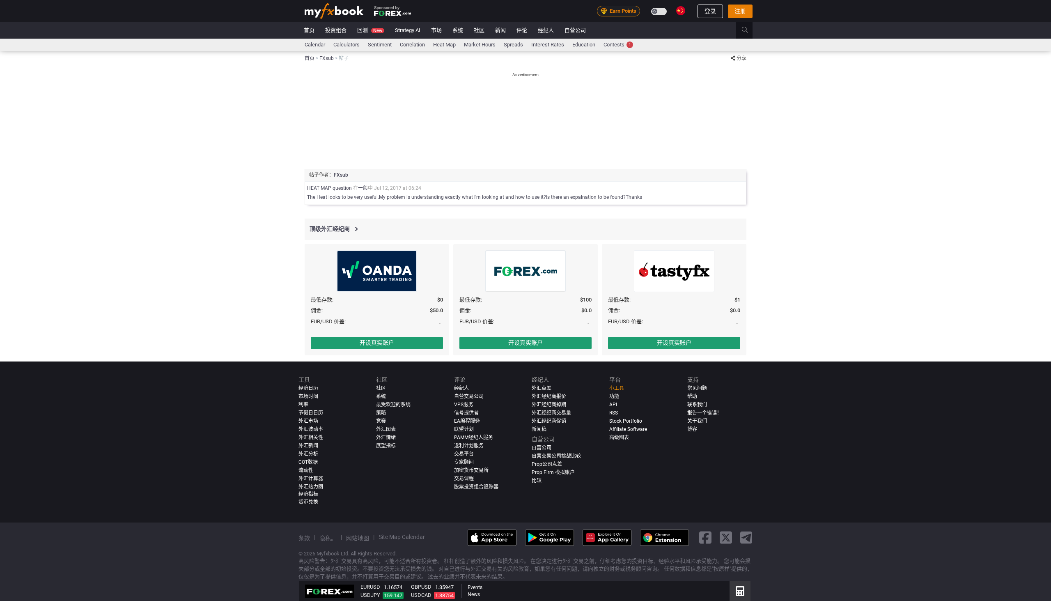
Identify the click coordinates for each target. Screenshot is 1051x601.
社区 (479, 30)
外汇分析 (308, 454)
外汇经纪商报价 (549, 396)
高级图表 (619, 437)
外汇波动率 (310, 429)
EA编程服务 (467, 421)
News (474, 594)
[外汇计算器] (740, 591)
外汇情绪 (386, 437)
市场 (436, 30)
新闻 (500, 30)
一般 (363, 188)
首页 (309, 30)
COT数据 (308, 462)
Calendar (315, 44)
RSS (613, 413)
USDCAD (421, 595)
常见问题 (697, 388)
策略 (381, 413)
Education (583, 44)
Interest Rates (547, 44)
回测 (369, 30)
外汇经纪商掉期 (549, 405)
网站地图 (357, 538)
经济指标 (308, 494)
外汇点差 (541, 388)
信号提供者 (466, 413)
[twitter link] (726, 537)
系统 (457, 30)
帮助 (692, 396)
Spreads (513, 44)
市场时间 (308, 396)
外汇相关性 (310, 437)
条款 (304, 538)
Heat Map (444, 44)
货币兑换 (308, 502)
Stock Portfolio (625, 421)
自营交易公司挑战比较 (556, 456)
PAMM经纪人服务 (473, 437)
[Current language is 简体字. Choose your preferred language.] (681, 11)
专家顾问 (464, 462)
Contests (617, 44)
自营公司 (575, 30)
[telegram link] (746, 537)
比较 (537, 481)
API (613, 405)
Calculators (346, 44)
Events (475, 587)
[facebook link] (705, 537)
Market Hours (480, 44)
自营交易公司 (469, 396)
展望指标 (386, 446)
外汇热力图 (310, 487)
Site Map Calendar (402, 537)
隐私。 (328, 538)
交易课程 (464, 478)
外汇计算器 (310, 478)
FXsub (341, 175)
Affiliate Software (628, 429)
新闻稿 (539, 429)
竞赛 (381, 421)
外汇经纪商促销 (549, 421)
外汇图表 (386, 429)
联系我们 (697, 405)
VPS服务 (463, 405)
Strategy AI (407, 30)
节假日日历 (310, 413)
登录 (710, 11)
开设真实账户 (377, 342)
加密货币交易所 (471, 470)
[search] (749, 30)
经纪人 (546, 30)
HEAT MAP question (329, 188)
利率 (303, 405)
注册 (740, 11)
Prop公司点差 (547, 464)
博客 (692, 429)
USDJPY (370, 595)
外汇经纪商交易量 (551, 413)
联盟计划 (464, 429)
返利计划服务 (469, 446)
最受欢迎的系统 (393, 405)
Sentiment (380, 44)
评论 (521, 30)
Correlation (412, 44)
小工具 (616, 388)
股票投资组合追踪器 (476, 487)
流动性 (305, 470)
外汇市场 (308, 421)
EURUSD (370, 587)
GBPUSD (421, 587)
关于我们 (697, 421)
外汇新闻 (308, 446)
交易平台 (464, 454)
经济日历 (308, 388)
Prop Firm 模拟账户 (553, 472)
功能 (614, 396)
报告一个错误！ (704, 413)
